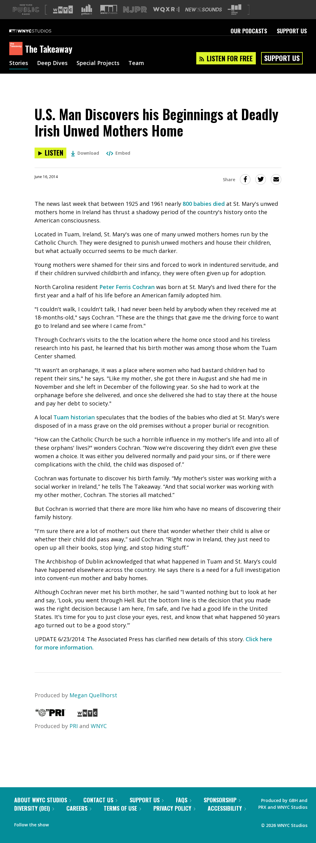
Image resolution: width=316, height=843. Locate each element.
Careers (76, 808)
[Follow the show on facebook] (57, 823)
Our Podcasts (249, 31)
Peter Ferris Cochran (127, 287)
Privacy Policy (172, 808)
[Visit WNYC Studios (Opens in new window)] (108, 9)
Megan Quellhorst (93, 695)
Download (88, 153)
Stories (18, 63)
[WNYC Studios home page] (38, 31)
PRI (73, 726)
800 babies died (204, 203)
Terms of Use (120, 808)
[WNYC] (87, 714)
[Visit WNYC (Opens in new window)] (63, 10)
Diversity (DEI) (32, 808)
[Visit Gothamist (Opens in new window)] (86, 9)
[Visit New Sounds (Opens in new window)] (203, 9)
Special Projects (98, 63)
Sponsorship (220, 800)
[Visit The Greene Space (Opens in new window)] (234, 9)
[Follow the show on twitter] (70, 823)
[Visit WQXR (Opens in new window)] (166, 10)
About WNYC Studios (40, 800)
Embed (122, 153)
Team (136, 63)
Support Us (292, 31)
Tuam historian (74, 417)
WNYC (99, 726)
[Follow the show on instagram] (81, 823)
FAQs (181, 800)
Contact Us (98, 800)
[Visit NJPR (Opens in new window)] (135, 9)
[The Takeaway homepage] (17, 49)
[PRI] (51, 714)
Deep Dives (52, 63)
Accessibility (225, 808)
